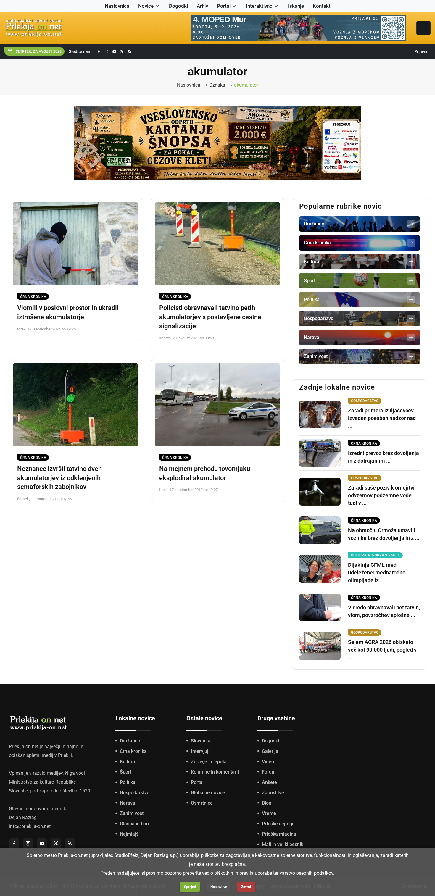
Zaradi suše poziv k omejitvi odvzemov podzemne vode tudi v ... (381, 495)
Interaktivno (259, 6)
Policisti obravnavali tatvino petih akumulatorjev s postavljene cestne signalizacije (210, 317)
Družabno (130, 741)
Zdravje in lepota (209, 761)
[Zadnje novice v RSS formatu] (130, 52)
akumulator (246, 85)
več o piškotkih (217, 873)
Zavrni (246, 887)
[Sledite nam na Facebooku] (99, 52)
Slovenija (200, 741)
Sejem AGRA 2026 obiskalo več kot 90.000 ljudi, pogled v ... (382, 650)
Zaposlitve (273, 792)
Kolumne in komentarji (215, 772)
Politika (128, 782)
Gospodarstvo (134, 792)
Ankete (269, 782)
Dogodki (178, 6)
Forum (269, 772)
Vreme (269, 813)
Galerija (270, 751)
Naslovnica (117, 6)
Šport (125, 772)
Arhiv (202, 6)
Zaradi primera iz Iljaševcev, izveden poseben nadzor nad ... (382, 418)
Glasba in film (134, 823)
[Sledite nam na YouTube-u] (114, 52)
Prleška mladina (279, 834)
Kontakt (322, 6)
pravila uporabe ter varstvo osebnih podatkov (286, 873)
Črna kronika (33, 297)
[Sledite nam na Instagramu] (106, 52)
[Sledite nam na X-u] (122, 52)
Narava (127, 803)
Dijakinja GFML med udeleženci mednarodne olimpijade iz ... (376, 572)
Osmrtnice (202, 803)
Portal (224, 6)
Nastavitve (218, 887)
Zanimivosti (132, 813)
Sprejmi (190, 887)
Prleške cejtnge (278, 823)
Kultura (127, 761)
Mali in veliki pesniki (283, 844)
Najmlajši (130, 834)
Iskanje (296, 6)
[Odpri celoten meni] (423, 28)
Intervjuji (200, 751)
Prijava (421, 51)
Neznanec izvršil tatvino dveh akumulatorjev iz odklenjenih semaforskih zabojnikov (59, 478)
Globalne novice (208, 792)
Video (268, 761)
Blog (266, 803)
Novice (146, 6)
